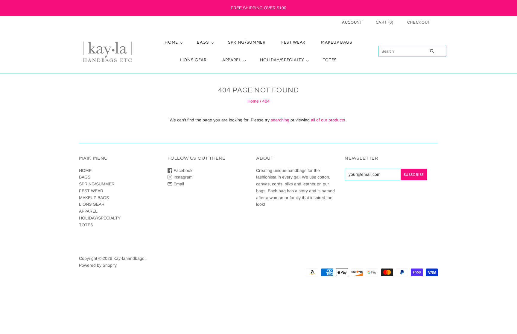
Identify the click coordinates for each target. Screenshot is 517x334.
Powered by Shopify (98, 265)
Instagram (182, 177)
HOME (171, 42)
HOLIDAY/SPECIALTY (282, 59)
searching (280, 120)
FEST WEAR (293, 42)
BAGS (203, 42)
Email (178, 184)
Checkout (418, 22)
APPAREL (231, 59)
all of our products (328, 120)
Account (352, 22)
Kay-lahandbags (128, 258)
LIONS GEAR (193, 59)
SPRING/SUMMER (247, 42)
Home (253, 101)
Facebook (182, 170)
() (384, 22)
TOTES (330, 59)
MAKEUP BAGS (336, 42)
